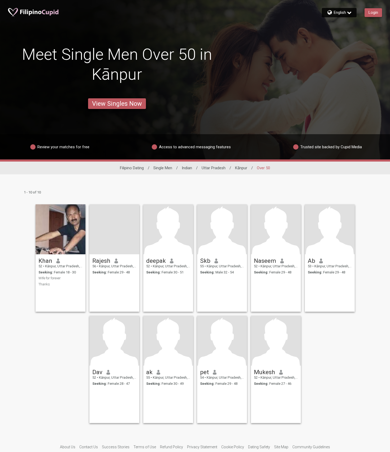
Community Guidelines (311, 447)
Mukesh (264, 372)
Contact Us (88, 447)
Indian (187, 168)
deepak (156, 260)
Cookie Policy (232, 447)
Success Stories (115, 447)
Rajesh (101, 260)
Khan (45, 260)
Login (373, 12)
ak (149, 372)
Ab (311, 260)
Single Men (162, 168)
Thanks (44, 284)
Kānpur (241, 168)
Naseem (265, 260)
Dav (97, 372)
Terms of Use (144, 447)
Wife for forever (49, 278)
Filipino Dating (132, 168)
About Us (67, 447)
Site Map (281, 447)
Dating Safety (259, 447)
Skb (205, 260)
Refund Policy (171, 447)
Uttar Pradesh (214, 168)
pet (204, 372)
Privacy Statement (202, 447)
